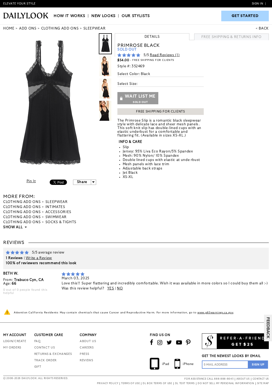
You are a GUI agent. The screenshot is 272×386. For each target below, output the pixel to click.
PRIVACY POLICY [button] (107, 383)
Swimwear (56, 217)
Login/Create (14, 341)
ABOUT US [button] (242, 379)
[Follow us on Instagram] (160, 342)
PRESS (84, 353)
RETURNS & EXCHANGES (53, 353)
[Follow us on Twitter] (169, 342)
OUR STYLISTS (136, 16)
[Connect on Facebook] (152, 342)
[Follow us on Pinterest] (188, 342)
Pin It (31, 181)
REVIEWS (86, 360)
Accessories (58, 212)
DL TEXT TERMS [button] (185, 383)
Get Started (245, 16)
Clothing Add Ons (22, 202)
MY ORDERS (12, 347)
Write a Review (39, 258)
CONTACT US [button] (261, 379)
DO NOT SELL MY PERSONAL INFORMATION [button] (226, 383)
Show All (13, 227)
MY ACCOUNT (14, 335)
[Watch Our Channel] (179, 342)
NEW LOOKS (103, 16)
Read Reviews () (165, 55)
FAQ (37, 341)
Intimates (55, 207)
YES (110, 288)
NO (120, 288)
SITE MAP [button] (263, 383)
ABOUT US (88, 341)
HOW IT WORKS (69, 16)
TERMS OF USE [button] (130, 383)
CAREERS (87, 347)
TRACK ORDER (45, 360)
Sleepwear (56, 202)
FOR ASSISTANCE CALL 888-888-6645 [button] (208, 379)
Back (264, 28)
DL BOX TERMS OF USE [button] (157, 383)
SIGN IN (257, 3)
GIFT (37, 366)
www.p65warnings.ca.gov (215, 312)
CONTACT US (44, 347)
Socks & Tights (60, 222)
